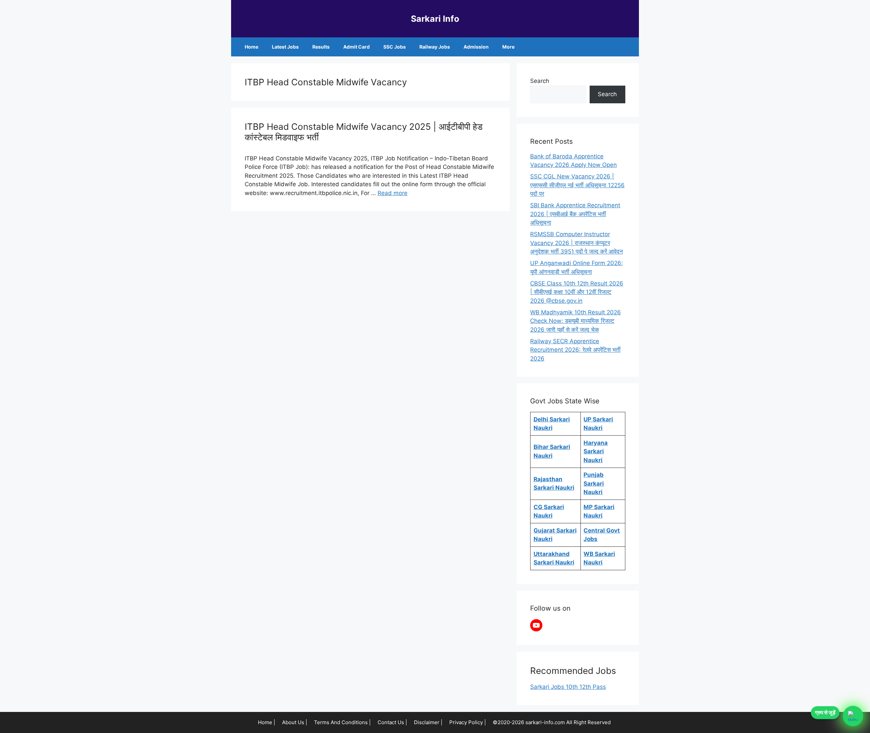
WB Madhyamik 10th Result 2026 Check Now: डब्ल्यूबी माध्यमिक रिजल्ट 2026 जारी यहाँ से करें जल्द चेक (575, 321)
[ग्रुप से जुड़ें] (853, 716)
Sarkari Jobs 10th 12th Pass (568, 686)
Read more (392, 193)
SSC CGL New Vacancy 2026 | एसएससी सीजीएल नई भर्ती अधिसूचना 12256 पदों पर (577, 185)
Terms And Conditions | (342, 722)
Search (539, 80)
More (508, 47)
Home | (266, 722)
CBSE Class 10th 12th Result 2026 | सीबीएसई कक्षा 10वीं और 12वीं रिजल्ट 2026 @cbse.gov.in (576, 292)
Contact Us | (392, 722)
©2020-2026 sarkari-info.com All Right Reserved (552, 722)
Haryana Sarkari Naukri (596, 451)
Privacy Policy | (467, 722)
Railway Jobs (434, 47)
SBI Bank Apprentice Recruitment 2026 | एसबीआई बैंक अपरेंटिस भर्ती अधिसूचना (575, 214)
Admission (476, 47)
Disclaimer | (428, 722)
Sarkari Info (435, 19)
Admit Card (356, 47)
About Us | (294, 722)
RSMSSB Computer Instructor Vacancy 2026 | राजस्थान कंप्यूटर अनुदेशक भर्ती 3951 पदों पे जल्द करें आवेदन (576, 243)
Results (321, 47)
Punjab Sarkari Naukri (594, 483)
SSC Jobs (394, 47)
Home (251, 47)
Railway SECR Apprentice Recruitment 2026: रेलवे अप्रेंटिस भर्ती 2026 (575, 350)
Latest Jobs (285, 47)
